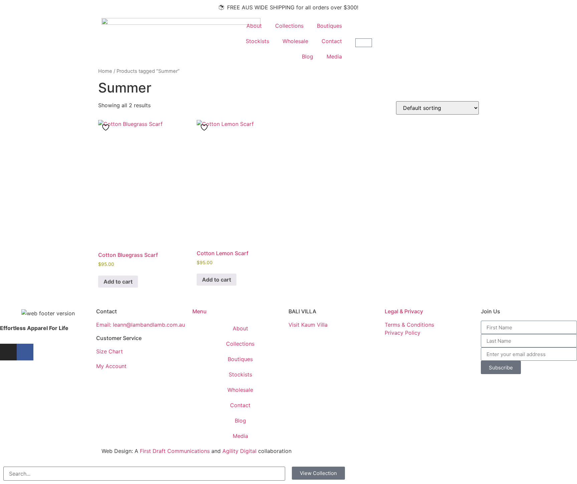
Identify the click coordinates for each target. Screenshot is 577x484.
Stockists (257, 41)
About (254, 25)
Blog (307, 56)
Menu (199, 311)
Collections (289, 25)
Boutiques (329, 25)
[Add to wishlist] (107, 127)
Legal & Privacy (404, 311)
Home (105, 71)
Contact (332, 41)
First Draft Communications (175, 451)
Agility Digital (239, 451)
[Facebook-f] (25, 352)
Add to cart (118, 281)
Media (334, 56)
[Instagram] (8, 352)
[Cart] (363, 42)
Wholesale (295, 41)
